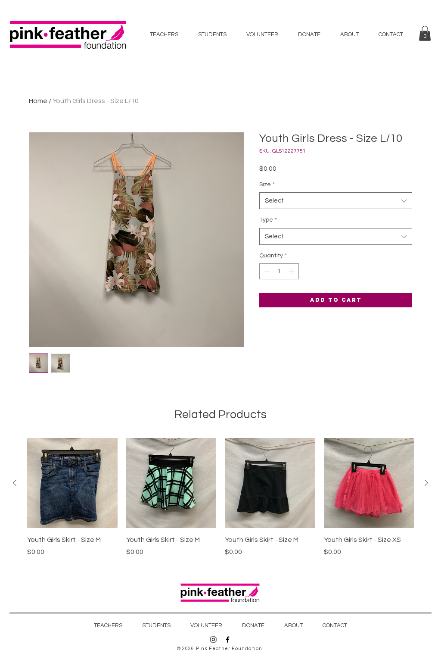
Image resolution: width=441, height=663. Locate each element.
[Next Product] (426, 483)
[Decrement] (266, 271)
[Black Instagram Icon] (213, 639)
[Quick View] (72, 483)
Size (267, 184)
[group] (220, 497)
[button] (425, 33)
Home (38, 100)
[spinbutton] (279, 271)
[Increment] (292, 271)
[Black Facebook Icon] (228, 639)
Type (268, 220)
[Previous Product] (14, 483)
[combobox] (335, 200)
